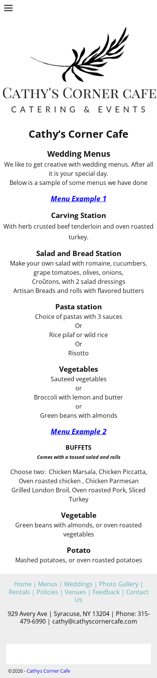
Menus (48, 584)
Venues (75, 592)
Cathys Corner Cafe (48, 670)
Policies (47, 592)
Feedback (106, 592)
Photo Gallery (118, 584)
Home (23, 584)
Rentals (19, 592)
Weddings (78, 584)
